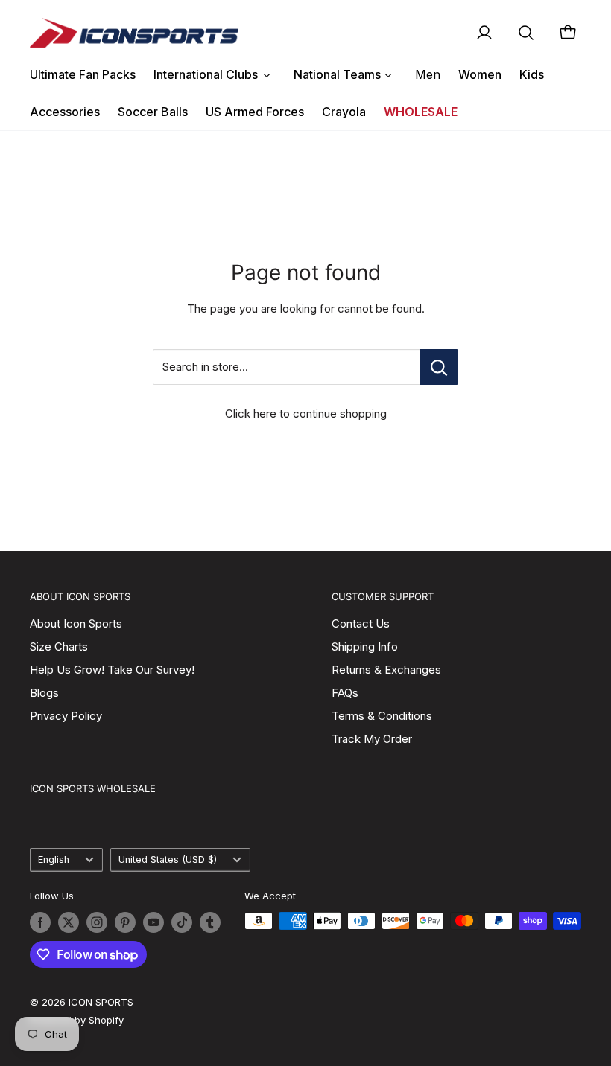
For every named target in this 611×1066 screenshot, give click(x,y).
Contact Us (361, 623)
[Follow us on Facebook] (40, 922)
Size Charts (59, 646)
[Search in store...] (439, 367)
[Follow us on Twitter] (68, 922)
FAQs (345, 693)
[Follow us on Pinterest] (125, 922)
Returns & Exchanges (386, 670)
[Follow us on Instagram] (96, 922)
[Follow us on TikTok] (181, 922)
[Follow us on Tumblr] (210, 922)
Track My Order (372, 739)
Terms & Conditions (382, 716)
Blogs (44, 693)
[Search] (526, 32)
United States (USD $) (167, 859)
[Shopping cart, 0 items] (567, 32)
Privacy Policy (66, 716)
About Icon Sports (76, 623)
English (53, 859)
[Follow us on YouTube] (153, 922)
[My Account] (484, 32)
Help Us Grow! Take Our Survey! (112, 670)
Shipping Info (365, 646)
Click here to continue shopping (306, 413)
